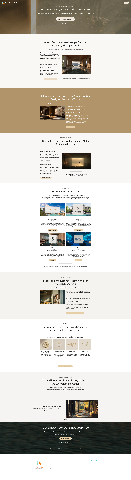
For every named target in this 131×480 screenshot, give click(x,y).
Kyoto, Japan (48, 470)
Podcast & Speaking (49, 462)
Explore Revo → (78, 260)
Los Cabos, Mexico (49, 469)
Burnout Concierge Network (74, 462)
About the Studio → (71, 126)
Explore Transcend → (52, 230)
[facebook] (89, 460)
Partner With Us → (65, 442)
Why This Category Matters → (50, 78)
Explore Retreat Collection (65, 19)
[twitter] (91, 460)
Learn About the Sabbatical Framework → (75, 312)
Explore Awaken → (78, 230)
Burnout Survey (60, 460)
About (47, 460)
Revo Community (73, 461)
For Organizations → (65, 23)
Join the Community (73, 460)
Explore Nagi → (52, 260)
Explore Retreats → (65, 438)
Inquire (126, 2)
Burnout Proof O (60, 461)
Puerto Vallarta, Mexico (49, 468)
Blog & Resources (48, 461)
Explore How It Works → (46, 177)
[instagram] (96, 460)
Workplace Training (61, 462)
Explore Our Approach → (65, 366)
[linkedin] (94, 460)
